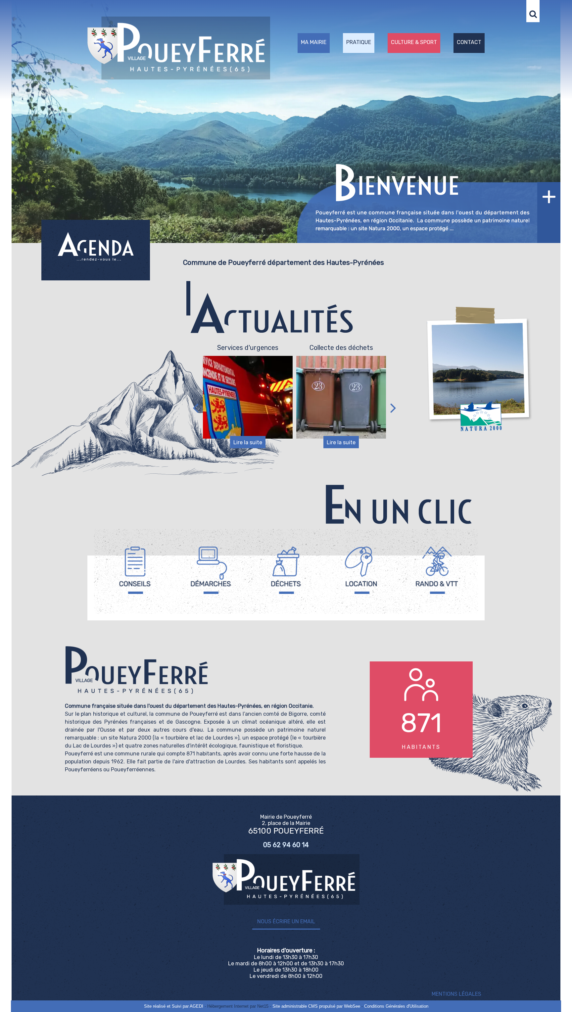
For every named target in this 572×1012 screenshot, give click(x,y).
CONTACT (469, 42)
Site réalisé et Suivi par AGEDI (173, 1006)
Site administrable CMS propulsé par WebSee (316, 1006)
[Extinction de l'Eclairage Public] (341, 403)
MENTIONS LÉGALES (456, 994)
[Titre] (135, 570)
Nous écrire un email (286, 921)
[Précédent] (196, 408)
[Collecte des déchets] (248, 397)
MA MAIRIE (313, 42)
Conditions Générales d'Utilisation (396, 1006)
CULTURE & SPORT (414, 42)
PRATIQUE (358, 42)
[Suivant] (393, 408)
